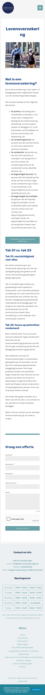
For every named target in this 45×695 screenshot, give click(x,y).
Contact (22, 667)
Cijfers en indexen (23, 660)
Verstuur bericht (22, 528)
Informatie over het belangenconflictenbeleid (24, 657)
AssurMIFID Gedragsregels (22, 647)
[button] (22, 240)
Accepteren (36, 690)
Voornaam (9, 455)
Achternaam (9, 464)
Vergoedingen (23, 654)
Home (22, 635)
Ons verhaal (22, 638)
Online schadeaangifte (22, 663)
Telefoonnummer (11, 483)
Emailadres (9, 473)
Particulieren (22, 641)
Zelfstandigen (22, 644)
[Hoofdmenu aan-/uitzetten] (40, 7)
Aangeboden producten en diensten (24, 651)
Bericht (7, 492)
